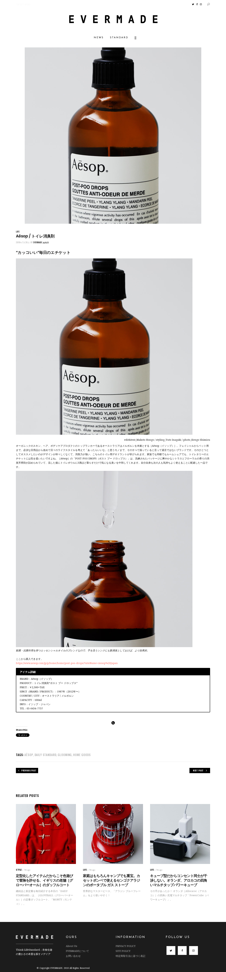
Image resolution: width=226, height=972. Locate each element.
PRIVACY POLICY (126, 946)
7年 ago (27, 870)
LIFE (17, 231)
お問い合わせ (73, 956)
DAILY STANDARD (45, 755)
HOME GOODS (82, 755)
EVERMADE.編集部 (41, 242)
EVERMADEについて (77, 951)
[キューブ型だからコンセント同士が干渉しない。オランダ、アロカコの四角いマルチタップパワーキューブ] (180, 834)
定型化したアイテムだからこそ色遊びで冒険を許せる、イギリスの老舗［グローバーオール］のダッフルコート (44, 880)
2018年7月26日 (23, 242)
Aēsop (28, 755)
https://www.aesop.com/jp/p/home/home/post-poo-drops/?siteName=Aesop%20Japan (67, 663)
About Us (71, 946)
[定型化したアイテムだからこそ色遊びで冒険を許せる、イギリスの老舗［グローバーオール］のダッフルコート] (46, 834)
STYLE (19, 869)
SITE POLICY (123, 951)
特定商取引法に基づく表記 (130, 956)
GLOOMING (65, 755)
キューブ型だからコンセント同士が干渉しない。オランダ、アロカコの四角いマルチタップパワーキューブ (178, 880)
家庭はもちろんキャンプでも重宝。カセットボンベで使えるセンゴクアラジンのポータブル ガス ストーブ (111, 880)
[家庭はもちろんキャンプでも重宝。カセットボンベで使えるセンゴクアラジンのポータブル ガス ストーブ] (113, 834)
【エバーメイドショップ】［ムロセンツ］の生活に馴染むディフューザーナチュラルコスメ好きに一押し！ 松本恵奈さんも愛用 (69, 4)
